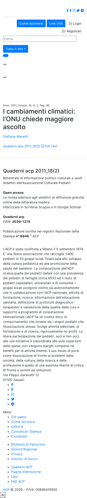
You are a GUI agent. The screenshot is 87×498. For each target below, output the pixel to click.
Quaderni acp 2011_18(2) (21, 146)
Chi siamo (18, 417)
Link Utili (56, 23)
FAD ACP (18, 481)
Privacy (16, 454)
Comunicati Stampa (26, 431)
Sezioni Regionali (24, 449)
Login (76, 23)
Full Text (50, 146)
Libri (14, 477)
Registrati (73, 31)
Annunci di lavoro (24, 459)
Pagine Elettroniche (26, 472)
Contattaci (19, 436)
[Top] (2, 495)
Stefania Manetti (15, 136)
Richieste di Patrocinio (28, 444)
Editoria (17, 427)
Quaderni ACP (21, 467)
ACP (6, 490)
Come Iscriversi (31, 23)
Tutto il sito (14, 49)
